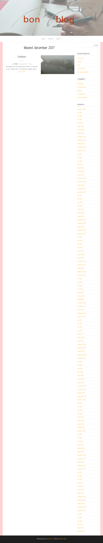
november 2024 (81, 182)
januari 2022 (80, 299)
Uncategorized (81, 94)
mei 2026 (79, 119)
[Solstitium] (57, 64)
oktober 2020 (80, 351)
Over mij (50, 39)
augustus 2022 (81, 275)
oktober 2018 (80, 427)
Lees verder (21, 72)
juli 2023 (79, 237)
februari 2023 (81, 254)
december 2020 (81, 344)
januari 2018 (80, 452)
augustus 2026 (81, 109)
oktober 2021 (80, 310)
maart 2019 (80, 417)
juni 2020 (79, 365)
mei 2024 (79, 202)
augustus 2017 (81, 469)
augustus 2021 (81, 317)
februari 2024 (81, 213)
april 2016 (80, 524)
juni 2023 (79, 240)
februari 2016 (81, 531)
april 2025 (80, 164)
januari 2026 (80, 133)
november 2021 (81, 306)
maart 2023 (80, 251)
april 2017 (79, 483)
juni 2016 (79, 517)
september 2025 (81, 147)
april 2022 (80, 289)
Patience (79, 62)
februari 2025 (81, 171)
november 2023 (81, 223)
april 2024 (80, 206)
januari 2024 (80, 216)
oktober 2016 (80, 503)
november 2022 (81, 265)
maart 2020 (80, 375)
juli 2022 (79, 279)
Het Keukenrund (81, 87)
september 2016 (81, 507)
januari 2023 (80, 258)
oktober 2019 (80, 393)
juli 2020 (79, 362)
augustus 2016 (81, 510)
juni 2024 (79, 199)
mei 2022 (79, 285)
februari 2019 (80, 420)
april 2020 (80, 372)
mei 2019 (79, 410)
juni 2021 (79, 323)
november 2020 (81, 348)
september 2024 (81, 189)
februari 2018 (80, 448)
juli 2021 (79, 320)
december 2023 (81, 220)
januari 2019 (80, 424)
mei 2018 (79, 438)
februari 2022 (81, 296)
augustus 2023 (81, 234)
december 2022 (81, 261)
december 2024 (81, 178)
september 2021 (81, 313)
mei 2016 (79, 521)
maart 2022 (80, 292)
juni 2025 (79, 157)
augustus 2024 (81, 192)
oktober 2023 (80, 227)
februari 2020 (81, 379)
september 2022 (81, 272)
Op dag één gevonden (83, 72)
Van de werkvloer (82, 97)
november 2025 (81, 140)
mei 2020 (79, 369)
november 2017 (81, 459)
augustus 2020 (81, 358)
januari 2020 (80, 382)
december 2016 (81, 497)
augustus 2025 (81, 150)
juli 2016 (79, 514)
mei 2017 (79, 479)
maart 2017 (80, 486)
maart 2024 (80, 209)
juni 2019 (79, 407)
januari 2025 (80, 175)
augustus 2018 (81, 431)
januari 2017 (80, 493)
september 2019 (81, 396)
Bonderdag (80, 84)
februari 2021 (80, 337)
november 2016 (81, 500)
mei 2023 (79, 244)
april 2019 (79, 414)
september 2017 (81, 465)
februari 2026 (81, 130)
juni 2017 (79, 476)
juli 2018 (79, 434)
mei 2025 (79, 161)
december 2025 (81, 137)
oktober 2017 (80, 462)
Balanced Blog (62, 539)
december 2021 (81, 303)
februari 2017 (80, 490)
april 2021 (79, 330)
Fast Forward (81, 68)
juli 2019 (79, 403)
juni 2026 (79, 116)
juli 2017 (79, 472)
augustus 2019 (81, 400)
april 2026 (80, 123)
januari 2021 (80, 341)
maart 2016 (80, 528)
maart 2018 (80, 445)
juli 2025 (79, 154)
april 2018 (79, 441)
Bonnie (16, 64)
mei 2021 (79, 327)
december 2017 (81, 455)
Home (43, 39)
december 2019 (81, 386)
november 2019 (81, 389)
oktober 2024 (80, 185)
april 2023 (80, 247)
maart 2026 (80, 126)
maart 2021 (80, 334)
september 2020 (81, 355)
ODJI (78, 65)
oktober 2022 (80, 268)
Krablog (21, 60)
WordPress (50, 539)
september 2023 (81, 230)
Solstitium (21, 56)
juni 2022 (79, 282)
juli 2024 (79, 195)
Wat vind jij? (80, 58)
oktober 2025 (80, 144)
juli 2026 (79, 112)
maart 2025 (80, 168)
